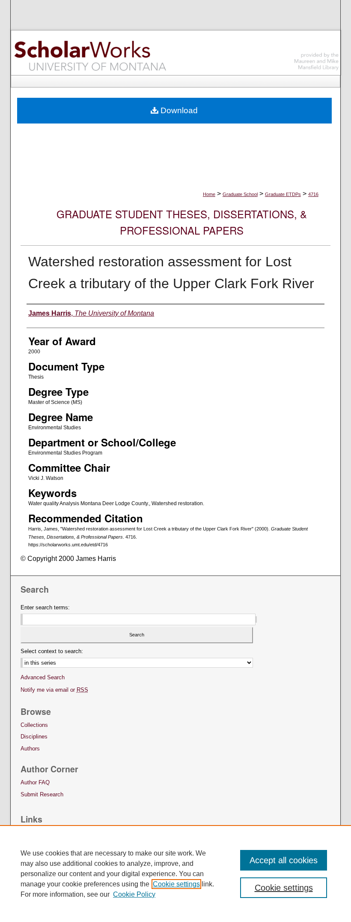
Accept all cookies (284, 860)
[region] (175, 873)
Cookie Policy (134, 894)
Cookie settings (176, 884)
